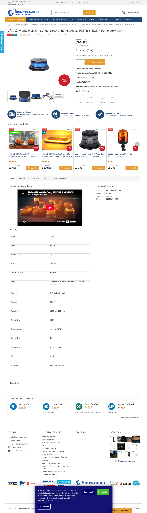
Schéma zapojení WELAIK (51, 463)
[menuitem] (15, 19)
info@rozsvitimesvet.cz (19, 437)
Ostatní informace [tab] (59, 178)
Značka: (62, 35)
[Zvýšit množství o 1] (84, 61)
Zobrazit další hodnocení (130, 418)
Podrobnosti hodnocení (46, 35)
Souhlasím (102, 492)
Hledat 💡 (89, 12)
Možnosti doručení (106, 55)
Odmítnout (88, 492)
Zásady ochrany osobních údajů (53, 451)
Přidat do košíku (97, 62)
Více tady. (50, 500)
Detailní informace (82, 91)
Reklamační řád (47, 454)
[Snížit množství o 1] (84, 63)
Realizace (45, 460)
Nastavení (44, 506)
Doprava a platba (82, 3)
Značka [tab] (45, 178)
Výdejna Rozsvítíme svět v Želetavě (54, 457)
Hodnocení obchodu (61, 3)
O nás (44, 445)
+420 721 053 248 (17, 440)
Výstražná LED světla (114, 190)
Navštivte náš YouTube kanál (21, 451)
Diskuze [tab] (36, 178)
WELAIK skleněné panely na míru (54, 471)
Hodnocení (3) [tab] (23, 178)
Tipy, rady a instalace (49, 474)
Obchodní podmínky (49, 448)
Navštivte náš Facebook (19, 444)
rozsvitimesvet (16, 447)
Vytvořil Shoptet (134, 508)
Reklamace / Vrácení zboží (51, 442)
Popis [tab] (12, 178)
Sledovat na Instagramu (126, 461)
